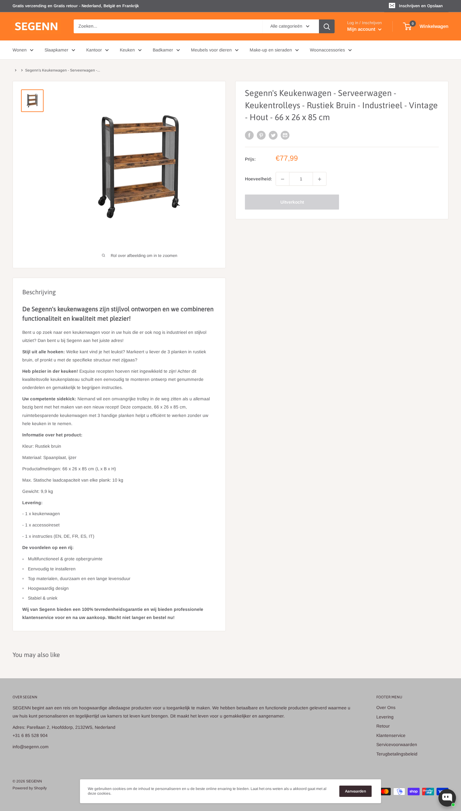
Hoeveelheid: (258, 179)
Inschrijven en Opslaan (421, 5)
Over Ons (385, 707)
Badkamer (163, 49)
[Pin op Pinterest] (261, 135)
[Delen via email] (285, 135)
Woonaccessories (327, 49)
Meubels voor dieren (211, 49)
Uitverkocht (292, 202)
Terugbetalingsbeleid (396, 753)
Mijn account (362, 29)
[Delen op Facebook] (249, 135)
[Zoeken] (327, 26)
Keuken (127, 49)
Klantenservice (390, 735)
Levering (385, 716)
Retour (383, 725)
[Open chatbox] (447, 798)
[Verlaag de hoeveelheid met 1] (282, 179)
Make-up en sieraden (271, 49)
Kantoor (94, 49)
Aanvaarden (355, 791)
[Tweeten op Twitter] (273, 135)
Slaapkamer (56, 49)
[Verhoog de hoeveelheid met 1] (319, 179)
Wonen (20, 49)
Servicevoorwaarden (396, 744)
